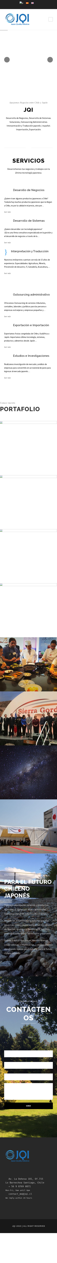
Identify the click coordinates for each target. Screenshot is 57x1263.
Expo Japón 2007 (28, 830)
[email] (28, 6)
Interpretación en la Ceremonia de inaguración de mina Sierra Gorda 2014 (28, 722)
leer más (7, 212)
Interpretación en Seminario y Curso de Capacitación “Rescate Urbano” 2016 (28, 614)
